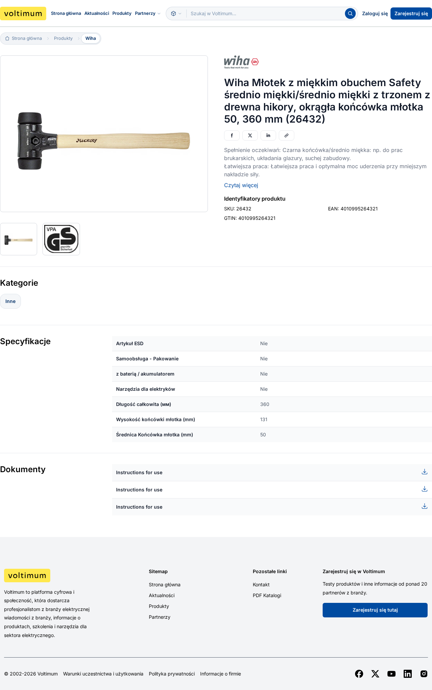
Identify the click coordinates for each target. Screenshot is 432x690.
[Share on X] (250, 135)
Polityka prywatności (172, 673)
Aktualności (96, 13)
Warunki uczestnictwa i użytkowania (103, 673)
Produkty (122, 13)
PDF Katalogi (267, 595)
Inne (10, 301)
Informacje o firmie (220, 673)
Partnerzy (145, 13)
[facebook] (359, 674)
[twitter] (375, 674)
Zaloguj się (375, 13)
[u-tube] (391, 674)
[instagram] (424, 674)
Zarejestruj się (411, 13)
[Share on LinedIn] (268, 135)
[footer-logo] (54, 575)
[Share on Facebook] (232, 135)
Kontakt (261, 584)
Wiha (90, 38)
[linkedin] (408, 674)
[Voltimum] (23, 13)
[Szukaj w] (176, 13)
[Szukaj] (350, 13)
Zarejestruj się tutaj (375, 610)
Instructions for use (139, 472)
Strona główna (66, 13)
